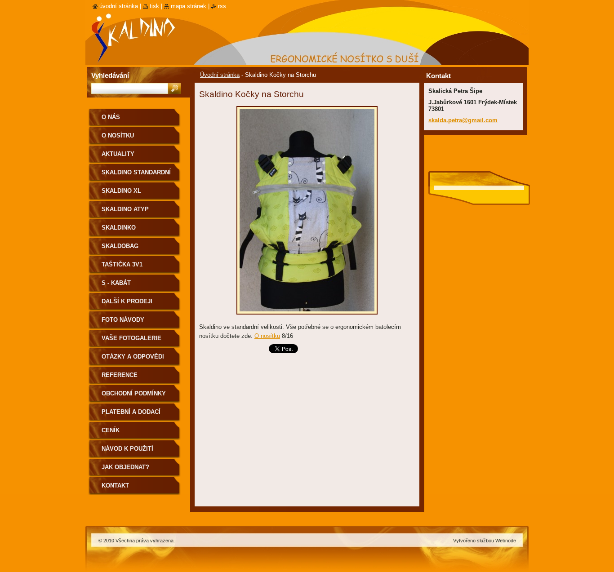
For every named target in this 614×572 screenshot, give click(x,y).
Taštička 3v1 (122, 264)
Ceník (111, 430)
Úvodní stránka (220, 74)
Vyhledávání (110, 75)
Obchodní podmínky (134, 393)
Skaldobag (120, 246)
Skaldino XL (121, 190)
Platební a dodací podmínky (131, 414)
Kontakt (115, 485)
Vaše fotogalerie (131, 338)
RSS (222, 6)
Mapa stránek (188, 6)
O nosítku (267, 336)
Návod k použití (127, 448)
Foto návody (123, 319)
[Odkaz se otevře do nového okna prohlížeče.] (307, 317)
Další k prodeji (127, 301)
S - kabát (116, 282)
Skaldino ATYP (125, 209)
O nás (111, 117)
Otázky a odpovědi (133, 356)
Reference (120, 375)
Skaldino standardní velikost (136, 175)
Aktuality (118, 154)
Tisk (154, 6)
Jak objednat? (125, 467)
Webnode (505, 540)
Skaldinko (119, 227)
